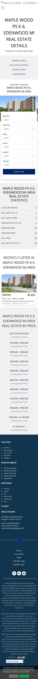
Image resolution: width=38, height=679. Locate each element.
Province (7, 489)
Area (5, 501)
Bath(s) (5, 143)
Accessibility (19, 554)
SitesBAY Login (19, 564)
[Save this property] (34, 277)
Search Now (19, 172)
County (6, 491)
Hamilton (7, 448)
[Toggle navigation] (3, 8)
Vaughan (7, 458)
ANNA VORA (8, 478)
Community (8, 499)
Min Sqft (6, 152)
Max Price (6, 125)
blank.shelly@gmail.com (15, 528)
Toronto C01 (8, 453)
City (5, 494)
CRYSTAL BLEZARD (10, 468)
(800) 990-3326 (14, 523)
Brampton (7, 455)
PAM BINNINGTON (10, 476)
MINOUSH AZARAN (10, 471)
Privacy (19, 551)
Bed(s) (5, 134)
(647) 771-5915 (12, 526)
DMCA (19, 557)
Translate (21, 664)
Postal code (7, 496)
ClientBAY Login (19, 561)
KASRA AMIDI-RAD (10, 473)
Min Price (6, 116)
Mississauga (8, 450)
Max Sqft (6, 161)
